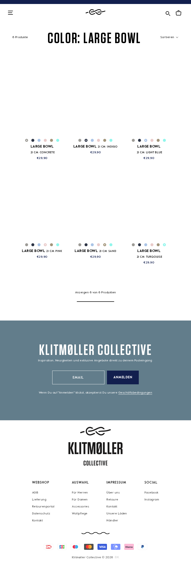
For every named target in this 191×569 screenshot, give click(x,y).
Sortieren (167, 37)
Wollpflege (80, 513)
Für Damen (80, 499)
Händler (112, 520)
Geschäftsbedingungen (135, 392)
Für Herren (80, 492)
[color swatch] (26, 140)
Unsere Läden (116, 513)
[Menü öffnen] (10, 13)
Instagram (151, 499)
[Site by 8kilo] (117, 557)
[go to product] (42, 102)
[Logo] (95, 12)
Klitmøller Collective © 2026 (92, 557)
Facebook (151, 492)
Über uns (113, 492)
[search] (168, 12)
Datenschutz (41, 513)
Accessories (80, 506)
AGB (35, 492)
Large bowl (95, 146)
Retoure (112, 499)
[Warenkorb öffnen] (179, 13)
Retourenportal (43, 506)
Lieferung (39, 499)
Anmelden (123, 377)
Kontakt (37, 520)
